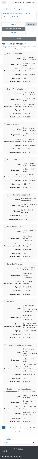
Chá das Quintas (13, 160)
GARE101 (27, 14)
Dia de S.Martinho (14, 54)
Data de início (31, 47)
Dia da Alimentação (15, 89)
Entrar (34, 2)
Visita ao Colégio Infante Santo (19, 345)
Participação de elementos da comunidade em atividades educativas (19, 390)
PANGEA (10, 301)
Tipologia (23, 47)
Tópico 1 (7, 17)
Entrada (13, 24)
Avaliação (13, 33)
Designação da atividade (10, 47)
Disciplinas (18, 14)
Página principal (7, 14)
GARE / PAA (15, 17)
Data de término (20, 49)
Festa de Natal (13, 124)
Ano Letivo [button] (30, 24)
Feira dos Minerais (14, 227)
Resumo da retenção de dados (11, 456)
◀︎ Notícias (7, 439)
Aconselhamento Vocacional (18, 195)
